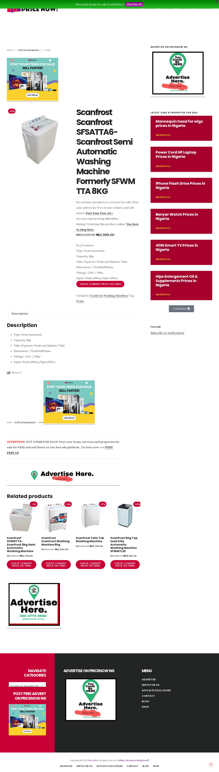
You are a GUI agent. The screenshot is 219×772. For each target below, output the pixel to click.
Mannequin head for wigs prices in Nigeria (179, 123)
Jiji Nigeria (142, 760)
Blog (145, 701)
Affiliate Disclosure (156, 690)
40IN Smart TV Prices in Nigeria (177, 247)
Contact (148, 696)
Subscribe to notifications (167, 333)
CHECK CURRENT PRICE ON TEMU (100, 284)
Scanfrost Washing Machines (109, 295)
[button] (181, 308)
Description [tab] (20, 313)
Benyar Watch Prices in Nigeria (177, 216)
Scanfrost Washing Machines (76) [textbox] (28, 686)
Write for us (150, 685)
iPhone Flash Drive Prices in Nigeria (180, 185)
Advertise (149, 679)
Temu (80, 301)
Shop (145, 707)
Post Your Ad (134, 4)
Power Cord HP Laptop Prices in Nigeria (176, 154)
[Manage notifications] (211, 764)
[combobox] (27, 684)
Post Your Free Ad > (99, 213)
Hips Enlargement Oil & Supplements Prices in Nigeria (177, 280)
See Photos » (163, 135)
